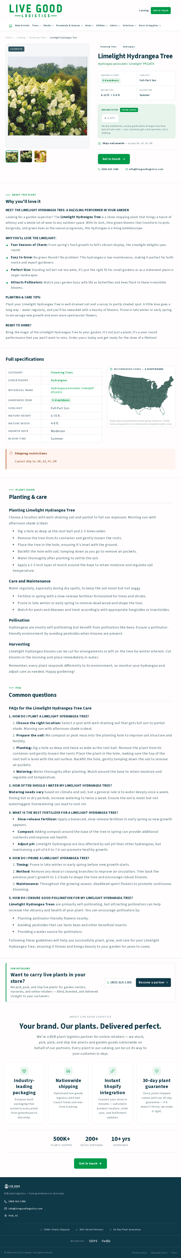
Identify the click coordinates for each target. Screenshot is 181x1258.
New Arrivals (22, 25)
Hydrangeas (129, 46)
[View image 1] (12, 156)
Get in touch (112, 159)
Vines (88, 25)
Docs (174, 1252)
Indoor (114, 25)
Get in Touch (160, 10)
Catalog (143, 10)
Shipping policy (159, 1252)
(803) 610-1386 (109, 169)
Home (9, 37)
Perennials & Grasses (68, 25)
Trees (35, 25)
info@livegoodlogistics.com (146, 169)
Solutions (128, 25)
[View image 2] (26, 156)
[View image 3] (40, 156)
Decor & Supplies (148, 25)
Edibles (100, 25)
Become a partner (152, 982)
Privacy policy (139, 1252)
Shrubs (47, 25)
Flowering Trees (37, 37)
